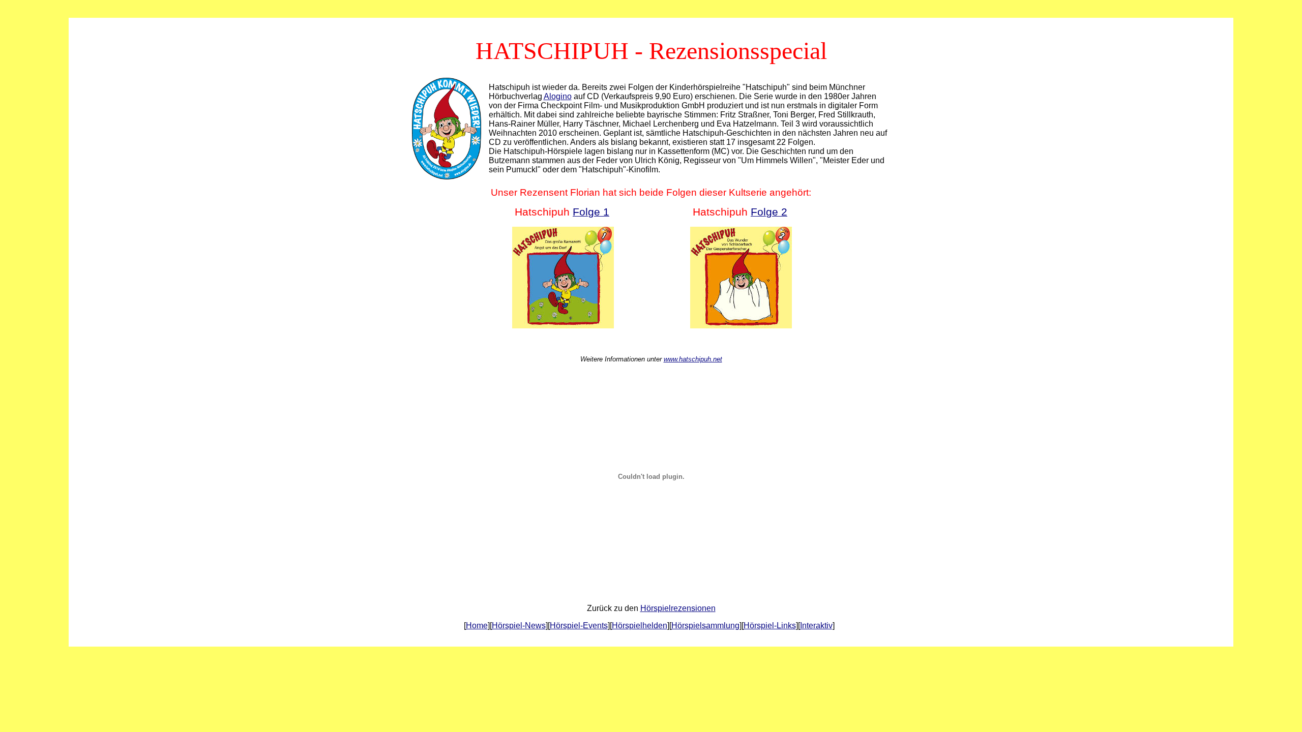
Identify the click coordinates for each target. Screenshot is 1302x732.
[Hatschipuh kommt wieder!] (446, 176)
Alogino (558, 96)
